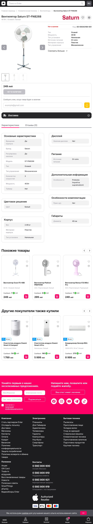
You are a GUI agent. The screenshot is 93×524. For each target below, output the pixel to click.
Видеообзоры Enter (10, 492)
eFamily (4, 489)
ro (89, 3)
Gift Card (5, 468)
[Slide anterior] (84, 251)
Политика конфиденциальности (11, 447)
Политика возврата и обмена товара (14, 455)
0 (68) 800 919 (41, 486)
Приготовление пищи (73, 425)
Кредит (4, 439)
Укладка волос (70, 428)
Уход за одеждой (71, 431)
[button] (4, 47)
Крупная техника (71, 445)
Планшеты (37, 422)
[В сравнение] (89, 17)
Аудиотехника (38, 428)
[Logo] (3, 3)
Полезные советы (9, 483)
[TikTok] (84, 401)
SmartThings (7, 486)
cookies (25, 513)
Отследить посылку (10, 425)
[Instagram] (61, 401)
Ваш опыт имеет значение (68, 392)
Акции (4, 465)
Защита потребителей (11, 451)
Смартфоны (37, 442)
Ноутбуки (36, 439)
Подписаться (34, 399)
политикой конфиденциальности (14, 408)
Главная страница (8, 11)
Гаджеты (36, 434)
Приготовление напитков (75, 439)
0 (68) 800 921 (40, 479)
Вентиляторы (45, 11)
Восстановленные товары (13, 477)
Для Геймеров (39, 425)
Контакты (5, 434)
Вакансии (5, 442)
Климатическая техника (27, 11)
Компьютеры (38, 436)
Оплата (4, 436)
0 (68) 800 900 (41, 465)
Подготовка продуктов (74, 442)
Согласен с (14, 407)
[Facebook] (54, 401)
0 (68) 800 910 (41, 472)
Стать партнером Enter (12, 422)
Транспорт (37, 445)
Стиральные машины (73, 434)
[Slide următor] (90, 251)
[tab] (10, 126)
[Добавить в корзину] (23, 296)
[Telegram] (77, 401)
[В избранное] (82, 17)
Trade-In (5, 471)
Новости (5, 480)
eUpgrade (6, 474)
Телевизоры (38, 431)
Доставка (5, 428)
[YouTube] (69, 401)
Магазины (6, 431)
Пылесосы (68, 422)
